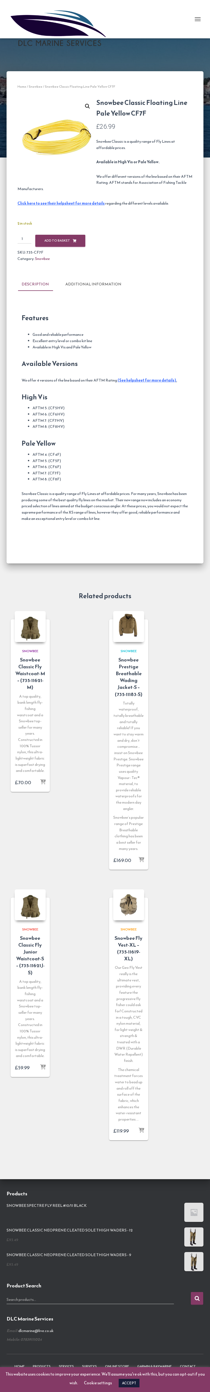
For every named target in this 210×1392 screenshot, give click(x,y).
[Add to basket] (43, 782)
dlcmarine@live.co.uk (36, 1331)
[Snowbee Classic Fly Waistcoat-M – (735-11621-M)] (30, 626)
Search (197, 1298)
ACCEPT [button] (129, 1383)
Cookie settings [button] (98, 1383)
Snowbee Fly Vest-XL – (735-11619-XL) (128, 948)
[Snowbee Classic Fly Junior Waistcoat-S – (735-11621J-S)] (30, 904)
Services (66, 1366)
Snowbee (35, 86)
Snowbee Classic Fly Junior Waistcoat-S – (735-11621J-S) (30, 955)
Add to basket (57, 240)
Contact (188, 1366)
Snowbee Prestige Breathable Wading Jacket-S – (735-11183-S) (128, 677)
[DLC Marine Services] (62, 19)
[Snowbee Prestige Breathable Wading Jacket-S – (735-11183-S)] (128, 626)
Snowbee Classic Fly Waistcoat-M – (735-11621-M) (30, 673)
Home (22, 86)
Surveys (89, 1366)
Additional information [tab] (93, 284)
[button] (87, 106)
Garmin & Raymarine (154, 1366)
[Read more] (141, 860)
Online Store (117, 1366)
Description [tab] (35, 284)
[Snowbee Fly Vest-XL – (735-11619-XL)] (128, 904)
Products (42, 1366)
